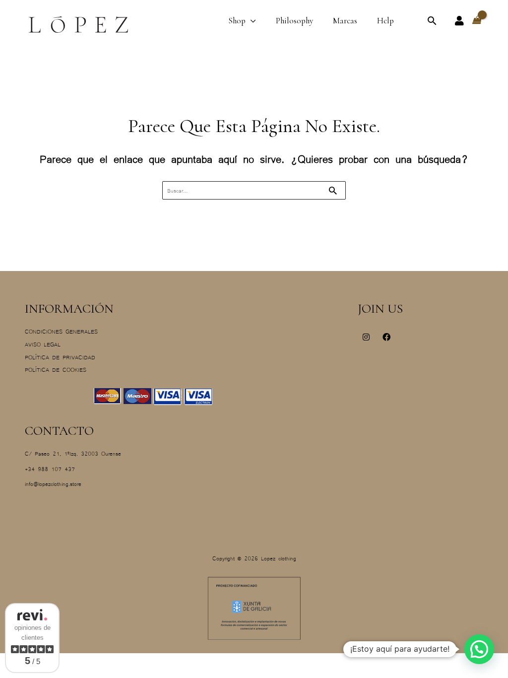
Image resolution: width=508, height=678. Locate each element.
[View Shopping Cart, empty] (476, 20)
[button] (432, 21)
